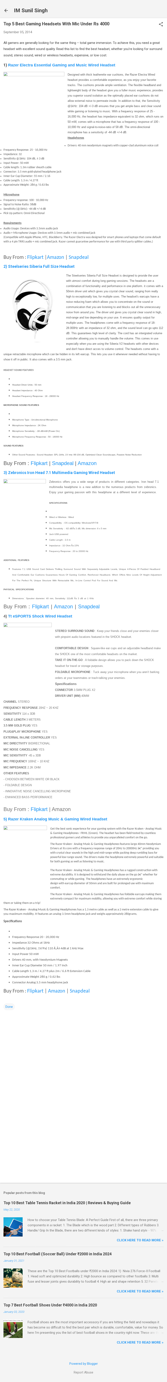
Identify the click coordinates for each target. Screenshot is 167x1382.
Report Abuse (83, 1372)
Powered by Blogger (83, 1364)
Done (9, 1007)
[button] (161, 25)
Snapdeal (79, 257)
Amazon (55, 257)
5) (55, 819)
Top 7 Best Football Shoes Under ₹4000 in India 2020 (50, 1305)
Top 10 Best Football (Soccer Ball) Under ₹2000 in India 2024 (57, 1254)
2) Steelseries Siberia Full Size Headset (39, 266)
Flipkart (35, 257)
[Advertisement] (83, 1145)
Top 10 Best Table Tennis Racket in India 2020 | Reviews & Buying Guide (67, 1202)
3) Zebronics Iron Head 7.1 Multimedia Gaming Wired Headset (59, 472)
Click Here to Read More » (140, 1240)
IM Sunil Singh (31, 10)
